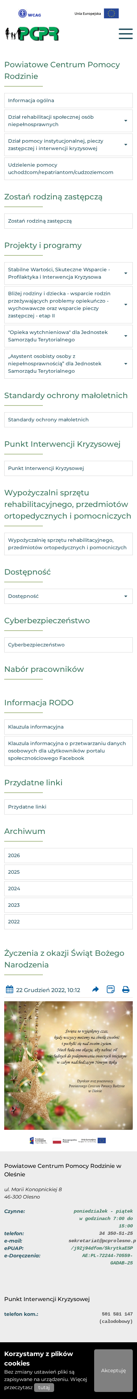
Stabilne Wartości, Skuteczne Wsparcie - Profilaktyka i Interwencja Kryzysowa (59, 273)
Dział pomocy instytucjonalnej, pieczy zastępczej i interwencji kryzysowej (55, 144)
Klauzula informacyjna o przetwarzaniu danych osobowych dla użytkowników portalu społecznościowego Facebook (67, 750)
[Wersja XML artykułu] (111, 990)
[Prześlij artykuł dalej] (96, 990)
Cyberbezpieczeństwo (36, 645)
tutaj (44, 1387)
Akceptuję (113, 1370)
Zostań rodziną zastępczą (40, 221)
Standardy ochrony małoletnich (48, 419)
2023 (14, 905)
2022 (14, 921)
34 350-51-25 (116, 1233)
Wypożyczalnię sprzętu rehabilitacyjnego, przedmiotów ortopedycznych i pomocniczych (67, 544)
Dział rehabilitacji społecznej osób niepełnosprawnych (51, 121)
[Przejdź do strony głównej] (39, 34)
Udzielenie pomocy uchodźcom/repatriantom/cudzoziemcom (60, 168)
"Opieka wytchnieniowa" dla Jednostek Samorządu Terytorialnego (58, 336)
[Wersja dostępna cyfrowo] (29, 13)
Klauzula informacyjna (36, 727)
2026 (14, 855)
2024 (14, 888)
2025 (14, 872)
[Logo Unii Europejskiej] (97, 13)
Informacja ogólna (31, 100)
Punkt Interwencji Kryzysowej (46, 468)
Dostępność (23, 596)
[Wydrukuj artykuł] (126, 990)
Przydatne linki (27, 807)
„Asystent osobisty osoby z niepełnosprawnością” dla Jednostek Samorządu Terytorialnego (55, 363)
